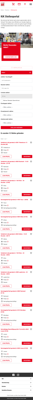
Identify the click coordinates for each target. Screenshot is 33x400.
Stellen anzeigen (16, 127)
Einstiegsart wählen (6, 103)
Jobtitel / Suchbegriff (6, 77)
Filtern (3, 72)
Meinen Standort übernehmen (11, 100)
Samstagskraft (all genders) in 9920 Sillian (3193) (14, 216)
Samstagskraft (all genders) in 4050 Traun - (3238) (14, 199)
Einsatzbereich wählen (7, 111)
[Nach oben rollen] (30, 397)
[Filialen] (24, 4)
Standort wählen (5, 84)
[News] (19, 4)
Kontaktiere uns (11, 57)
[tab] (16, 379)
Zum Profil (6, 156)
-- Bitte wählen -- (7, 107)
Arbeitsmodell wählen (7, 119)
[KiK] (2, 4)
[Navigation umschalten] (30, 4)
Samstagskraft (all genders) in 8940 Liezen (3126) (14, 348)
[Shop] (13, 4)
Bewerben (27, 156)
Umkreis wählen (5, 92)
